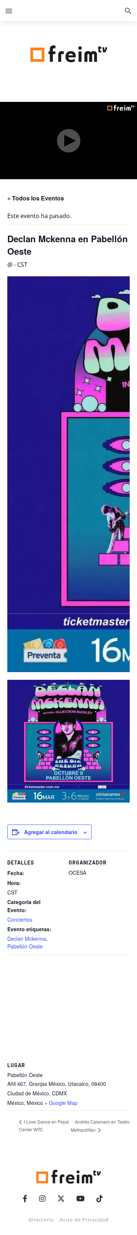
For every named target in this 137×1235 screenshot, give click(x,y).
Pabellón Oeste (25, 946)
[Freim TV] (68, 52)
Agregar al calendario (50, 832)
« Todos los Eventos (35, 198)
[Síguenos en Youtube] (80, 1198)
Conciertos (19, 919)
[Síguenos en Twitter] (61, 1198)
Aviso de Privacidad (84, 1219)
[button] (8, 10)
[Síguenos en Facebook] (25, 1198)
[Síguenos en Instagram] (42, 1198)
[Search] (128, 10)
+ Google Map (61, 1102)
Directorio (41, 1219)
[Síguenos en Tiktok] (99, 1198)
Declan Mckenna (26, 938)
